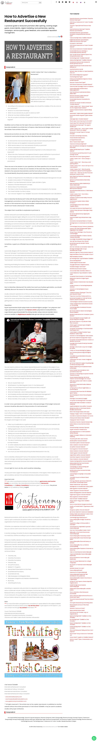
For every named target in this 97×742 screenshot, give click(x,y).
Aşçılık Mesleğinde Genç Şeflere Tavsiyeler (81, 406)
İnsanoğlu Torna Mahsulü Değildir (78, 398)
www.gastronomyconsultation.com (15, 701)
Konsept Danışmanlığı (18, 719)
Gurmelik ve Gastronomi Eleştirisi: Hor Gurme (81, 415)
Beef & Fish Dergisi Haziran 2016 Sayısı (79, 411)
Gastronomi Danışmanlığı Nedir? (78, 143)
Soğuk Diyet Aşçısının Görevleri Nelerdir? (80, 494)
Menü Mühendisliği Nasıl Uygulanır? (79, 74)
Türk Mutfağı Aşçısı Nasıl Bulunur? (78, 517)
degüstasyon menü (24, 314)
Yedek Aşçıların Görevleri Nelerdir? (79, 453)
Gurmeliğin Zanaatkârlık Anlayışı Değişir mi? (81, 239)
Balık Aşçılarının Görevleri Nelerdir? (79, 488)
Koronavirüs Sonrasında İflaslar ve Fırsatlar (81, 221)
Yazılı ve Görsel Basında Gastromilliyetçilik (80, 552)
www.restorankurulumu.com (13, 697)
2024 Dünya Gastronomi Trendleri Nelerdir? (81, 49)
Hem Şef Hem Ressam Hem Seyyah (79, 241)
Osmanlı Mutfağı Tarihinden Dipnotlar (79, 427)
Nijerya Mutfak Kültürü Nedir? (77, 610)
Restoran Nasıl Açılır (30, 719)
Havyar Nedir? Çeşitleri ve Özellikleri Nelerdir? (81, 637)
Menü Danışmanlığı (57, 717)
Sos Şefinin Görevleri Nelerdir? (77, 446)
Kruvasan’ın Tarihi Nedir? (76, 43)
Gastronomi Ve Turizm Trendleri (52, 721)
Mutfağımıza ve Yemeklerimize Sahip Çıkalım (81, 486)
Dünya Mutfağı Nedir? (75, 260)
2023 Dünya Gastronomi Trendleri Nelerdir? (81, 84)
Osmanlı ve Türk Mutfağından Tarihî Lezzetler (81, 335)
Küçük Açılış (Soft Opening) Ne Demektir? (81, 123)
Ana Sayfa (10, 717)
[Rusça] (81, 2)
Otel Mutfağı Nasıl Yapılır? (76, 76)
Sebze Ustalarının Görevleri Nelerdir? (79, 451)
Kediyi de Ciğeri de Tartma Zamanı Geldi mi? (81, 252)
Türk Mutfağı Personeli (26, 721)
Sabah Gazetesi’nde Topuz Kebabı (78, 484)
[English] (77, 2)
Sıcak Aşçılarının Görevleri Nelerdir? (79, 449)
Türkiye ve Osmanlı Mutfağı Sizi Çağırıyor (80, 350)
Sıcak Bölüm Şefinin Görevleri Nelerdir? (80, 442)
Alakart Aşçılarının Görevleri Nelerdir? (79, 490)
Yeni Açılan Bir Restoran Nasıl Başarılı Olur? (81, 208)
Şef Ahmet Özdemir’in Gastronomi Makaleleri (81, 512)
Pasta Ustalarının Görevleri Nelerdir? (79, 459)
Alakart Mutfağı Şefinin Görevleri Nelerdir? (81, 492)
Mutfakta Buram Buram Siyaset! (78, 268)
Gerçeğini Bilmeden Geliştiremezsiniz (79, 264)
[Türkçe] (73, 2)
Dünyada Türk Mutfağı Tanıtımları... (79, 135)
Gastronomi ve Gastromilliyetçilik (78, 572)
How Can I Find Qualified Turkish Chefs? (80, 530)
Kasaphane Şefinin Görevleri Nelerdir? (80, 509)
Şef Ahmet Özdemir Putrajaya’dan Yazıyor (80, 337)
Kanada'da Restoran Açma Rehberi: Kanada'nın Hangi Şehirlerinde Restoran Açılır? (80, 34)
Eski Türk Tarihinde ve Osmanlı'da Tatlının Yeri (81, 246)
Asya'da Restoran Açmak (76, 69)
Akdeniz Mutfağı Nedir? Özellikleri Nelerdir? (81, 60)
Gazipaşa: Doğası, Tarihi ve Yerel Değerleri (81, 413)
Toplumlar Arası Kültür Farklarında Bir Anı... (80, 296)
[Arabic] (84, 2)
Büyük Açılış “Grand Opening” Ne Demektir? (81, 121)
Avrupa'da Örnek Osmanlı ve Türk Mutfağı (80, 276)
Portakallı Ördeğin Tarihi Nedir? (78, 266)
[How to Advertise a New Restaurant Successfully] (58, 37)
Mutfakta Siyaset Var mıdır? (77, 568)
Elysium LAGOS (31, 310)
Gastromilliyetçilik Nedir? (76, 570)
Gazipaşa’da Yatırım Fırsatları (77, 420)
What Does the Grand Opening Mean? (80, 156)
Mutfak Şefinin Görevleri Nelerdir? (78, 440)
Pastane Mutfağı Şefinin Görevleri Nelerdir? (81, 461)
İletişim (74, 721)
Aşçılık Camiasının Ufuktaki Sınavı (78, 429)
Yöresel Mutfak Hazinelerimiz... (77, 137)
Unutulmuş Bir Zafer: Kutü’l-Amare (79, 438)
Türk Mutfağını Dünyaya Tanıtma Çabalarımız (81, 226)
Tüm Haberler (74, 14)
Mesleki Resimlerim (67, 721)
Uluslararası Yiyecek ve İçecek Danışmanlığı (81, 422)
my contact (23, 607)
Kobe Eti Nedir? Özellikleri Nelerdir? (79, 498)
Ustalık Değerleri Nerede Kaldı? (78, 262)
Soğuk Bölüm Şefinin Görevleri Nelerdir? (80, 455)
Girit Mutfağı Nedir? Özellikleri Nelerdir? (80, 58)
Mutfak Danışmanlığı (18, 717)
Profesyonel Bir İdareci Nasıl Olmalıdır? (80, 417)
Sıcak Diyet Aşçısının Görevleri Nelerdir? (80, 457)
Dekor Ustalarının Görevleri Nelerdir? (79, 444)
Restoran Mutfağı (76, 719)
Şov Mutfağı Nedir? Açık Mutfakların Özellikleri (81, 258)
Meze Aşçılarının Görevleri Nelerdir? (79, 496)
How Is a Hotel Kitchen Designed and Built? (81, 504)
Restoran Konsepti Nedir (52, 719)
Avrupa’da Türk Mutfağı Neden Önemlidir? (81, 400)
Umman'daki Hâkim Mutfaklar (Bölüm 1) (80, 270)
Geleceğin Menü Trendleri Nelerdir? (79, 119)
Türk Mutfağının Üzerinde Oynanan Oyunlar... (81, 301)
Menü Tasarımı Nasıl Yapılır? (77, 141)
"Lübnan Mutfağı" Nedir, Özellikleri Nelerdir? (81, 37)
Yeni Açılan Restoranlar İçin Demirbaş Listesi (81, 602)
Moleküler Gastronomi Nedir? (77, 608)
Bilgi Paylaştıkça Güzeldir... (76, 256)
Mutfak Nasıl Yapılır (40, 719)
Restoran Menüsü (86, 719)
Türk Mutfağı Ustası (38, 721)
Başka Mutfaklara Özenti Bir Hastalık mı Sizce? (81, 254)
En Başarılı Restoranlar (75, 139)
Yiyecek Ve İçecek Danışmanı (32, 717)
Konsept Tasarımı (77, 717)
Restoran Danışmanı (46, 717)
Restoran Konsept (67, 717)
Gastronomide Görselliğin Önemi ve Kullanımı (81, 86)
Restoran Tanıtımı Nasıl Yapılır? (78, 82)
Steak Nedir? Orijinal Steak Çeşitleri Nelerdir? (81, 113)
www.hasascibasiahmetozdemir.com (16, 699)
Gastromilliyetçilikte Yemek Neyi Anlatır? (80, 535)
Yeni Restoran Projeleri (65, 719)
